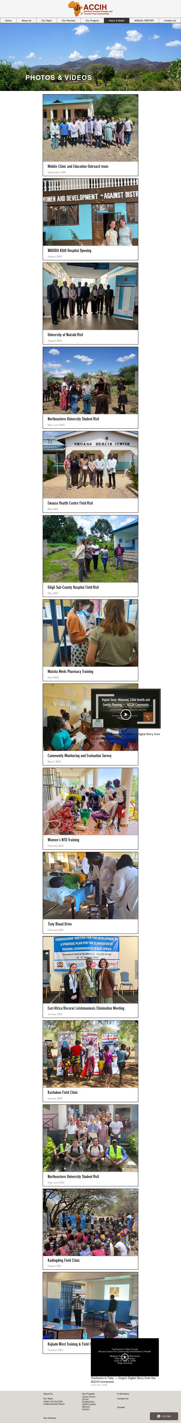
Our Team (48, 1398)
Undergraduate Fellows (54, 1403)
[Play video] (126, 714)
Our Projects (88, 1393)
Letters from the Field (53, 1401)
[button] (91, 127)
